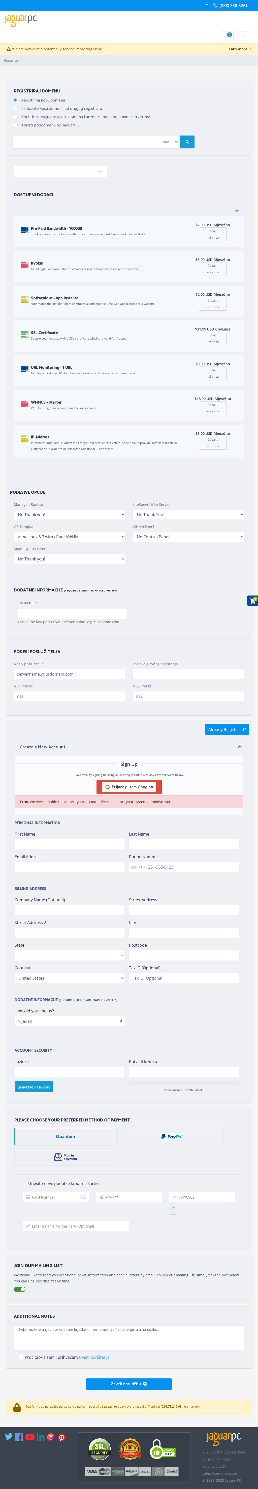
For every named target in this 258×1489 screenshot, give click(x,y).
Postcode (138, 945)
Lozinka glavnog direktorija (155, 663)
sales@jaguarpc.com (219, 1473)
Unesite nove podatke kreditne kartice (63, 1183)
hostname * (27, 603)
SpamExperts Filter (30, 548)
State (19, 945)
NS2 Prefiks (142, 686)
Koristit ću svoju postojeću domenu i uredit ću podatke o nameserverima (85, 117)
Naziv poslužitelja (29, 663)
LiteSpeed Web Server (151, 504)
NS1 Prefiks (23, 686)
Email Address (28, 856)
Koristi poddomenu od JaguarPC (50, 125)
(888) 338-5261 (233, 7)
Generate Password (34, 1087)
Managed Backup (28, 504)
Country (22, 968)
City (132, 922)
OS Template (25, 526)
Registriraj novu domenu (43, 100)
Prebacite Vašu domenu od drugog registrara (61, 109)
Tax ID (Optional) (144, 968)
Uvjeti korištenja (94, 1357)
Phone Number (143, 856)
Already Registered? (227, 729)
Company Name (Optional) (40, 900)
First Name (25, 834)
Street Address (143, 900)
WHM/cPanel (143, 526)
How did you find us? (34, 1011)
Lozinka (22, 1061)
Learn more (237, 49)
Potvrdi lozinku (143, 1061)
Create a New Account (43, 747)
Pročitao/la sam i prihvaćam (67, 1357)
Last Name (139, 834)
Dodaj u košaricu (213, 234)
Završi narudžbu (127, 1384)
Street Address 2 (30, 922)
